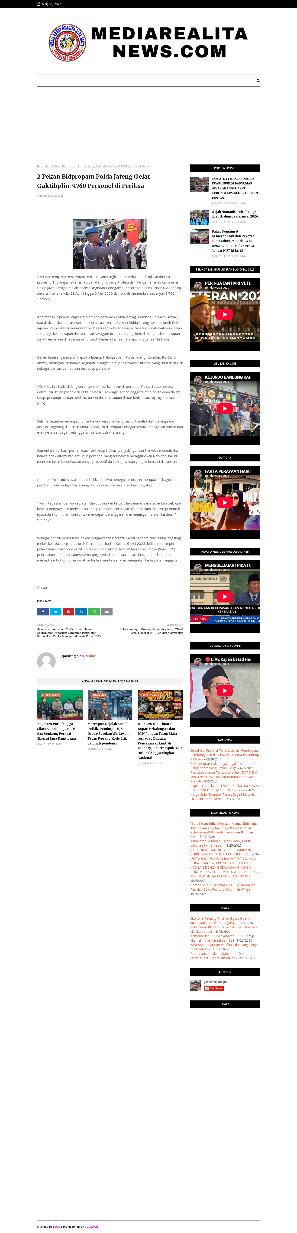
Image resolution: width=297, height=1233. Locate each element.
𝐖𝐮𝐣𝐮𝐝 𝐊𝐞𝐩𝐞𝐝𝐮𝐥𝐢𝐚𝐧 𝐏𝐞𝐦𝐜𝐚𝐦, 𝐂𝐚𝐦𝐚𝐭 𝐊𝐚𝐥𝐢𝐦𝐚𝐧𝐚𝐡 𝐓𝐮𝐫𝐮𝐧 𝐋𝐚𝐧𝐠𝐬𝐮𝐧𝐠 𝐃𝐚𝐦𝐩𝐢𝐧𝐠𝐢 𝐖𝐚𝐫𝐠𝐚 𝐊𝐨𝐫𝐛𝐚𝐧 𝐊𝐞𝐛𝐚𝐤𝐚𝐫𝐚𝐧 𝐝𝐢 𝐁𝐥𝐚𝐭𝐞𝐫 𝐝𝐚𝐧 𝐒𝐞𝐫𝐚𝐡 (224, 830)
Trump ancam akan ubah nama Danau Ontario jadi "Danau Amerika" (219, 955)
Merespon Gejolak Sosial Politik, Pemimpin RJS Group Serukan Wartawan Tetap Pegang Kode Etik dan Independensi (108, 733)
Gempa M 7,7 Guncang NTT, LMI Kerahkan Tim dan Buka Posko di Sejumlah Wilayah (222, 887)
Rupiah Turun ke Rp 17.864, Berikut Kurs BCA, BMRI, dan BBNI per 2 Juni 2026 (224, 787)
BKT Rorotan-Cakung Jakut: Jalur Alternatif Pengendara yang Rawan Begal (221, 765)
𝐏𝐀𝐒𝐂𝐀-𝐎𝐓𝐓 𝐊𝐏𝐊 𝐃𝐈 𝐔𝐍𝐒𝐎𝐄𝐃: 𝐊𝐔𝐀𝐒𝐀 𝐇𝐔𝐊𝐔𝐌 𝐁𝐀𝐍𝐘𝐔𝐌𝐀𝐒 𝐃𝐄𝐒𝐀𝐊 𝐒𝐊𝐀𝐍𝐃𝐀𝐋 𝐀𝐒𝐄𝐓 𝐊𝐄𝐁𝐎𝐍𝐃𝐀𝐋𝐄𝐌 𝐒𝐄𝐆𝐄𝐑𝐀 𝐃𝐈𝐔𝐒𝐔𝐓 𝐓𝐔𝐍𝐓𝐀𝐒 (235, 188)
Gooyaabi (91, 1226)
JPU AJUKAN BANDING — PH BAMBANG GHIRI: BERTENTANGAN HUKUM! (221, 852)
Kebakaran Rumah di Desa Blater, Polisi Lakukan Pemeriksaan (220, 843)
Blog (56, 1226)
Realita (90, 656)
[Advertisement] (148, 129)
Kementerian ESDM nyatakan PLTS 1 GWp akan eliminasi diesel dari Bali (222, 938)
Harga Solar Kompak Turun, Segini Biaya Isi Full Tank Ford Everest (222, 796)
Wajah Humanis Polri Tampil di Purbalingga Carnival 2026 (235, 214)
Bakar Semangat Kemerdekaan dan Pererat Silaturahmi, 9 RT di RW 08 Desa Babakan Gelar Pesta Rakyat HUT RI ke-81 (233, 241)
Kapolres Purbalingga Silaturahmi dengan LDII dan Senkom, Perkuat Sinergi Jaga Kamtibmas (57, 731)
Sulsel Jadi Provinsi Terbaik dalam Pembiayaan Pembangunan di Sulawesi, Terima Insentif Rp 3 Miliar (225, 754)
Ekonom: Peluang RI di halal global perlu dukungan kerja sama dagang (220, 920)
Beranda (42, 166)
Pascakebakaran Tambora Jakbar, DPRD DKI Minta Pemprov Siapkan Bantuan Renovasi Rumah (224, 776)
